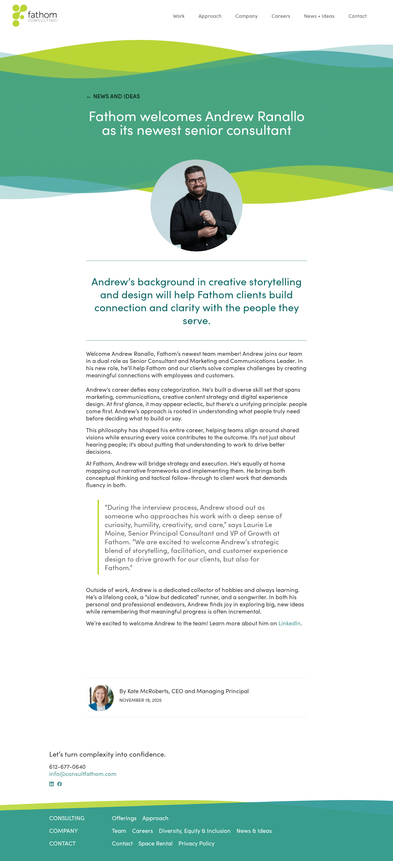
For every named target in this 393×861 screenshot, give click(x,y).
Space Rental (155, 843)
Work (179, 15)
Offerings (124, 818)
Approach (210, 15)
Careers (281, 15)
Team (119, 830)
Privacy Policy (196, 843)
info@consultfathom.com (83, 773)
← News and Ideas (113, 96)
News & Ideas (254, 830)
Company (246, 15)
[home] (92, 16)
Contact (357, 15)
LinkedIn (289, 623)
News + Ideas (319, 15)
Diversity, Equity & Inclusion (195, 830)
